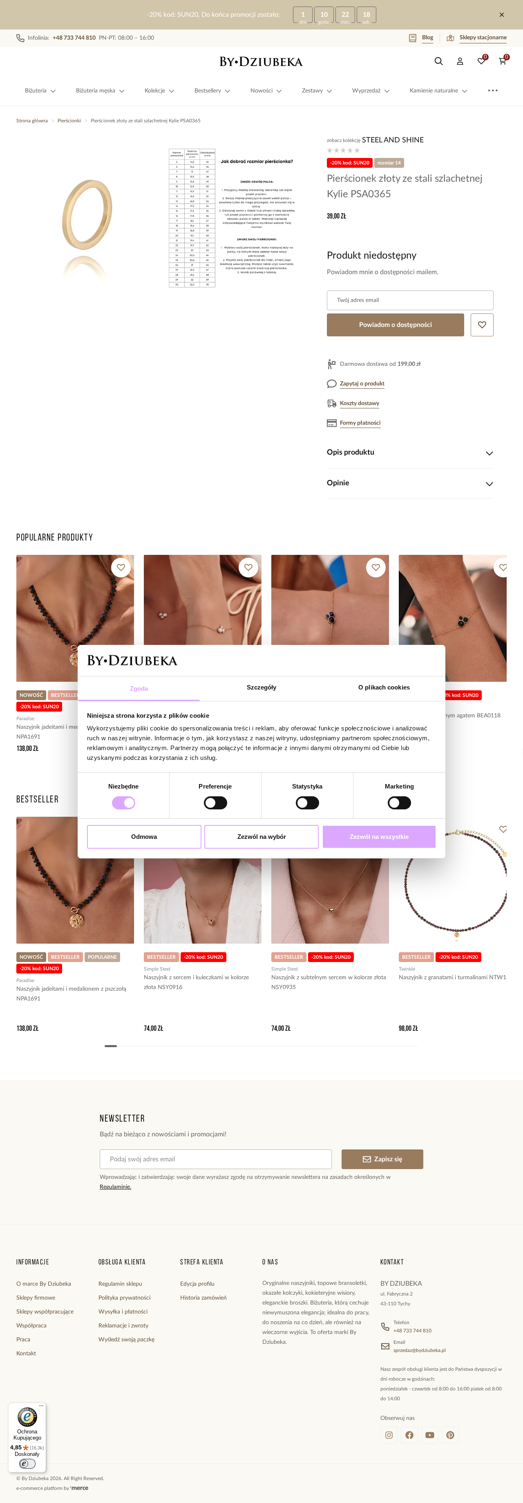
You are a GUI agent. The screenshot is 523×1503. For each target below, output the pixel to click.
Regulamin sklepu (120, 1284)
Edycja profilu (197, 1284)
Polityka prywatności (124, 1298)
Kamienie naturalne (434, 91)
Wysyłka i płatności (123, 1312)
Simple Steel (157, 969)
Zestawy (312, 91)
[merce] (79, 1488)
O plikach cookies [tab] (384, 687)
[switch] (215, 802)
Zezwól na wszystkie (379, 836)
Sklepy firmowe (35, 1298)
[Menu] (41, 1408)
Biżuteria (36, 91)
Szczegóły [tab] (262, 687)
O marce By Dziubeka (43, 1284)
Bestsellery (207, 91)
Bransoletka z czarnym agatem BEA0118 (450, 716)
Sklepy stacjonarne (483, 38)
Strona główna (32, 120)
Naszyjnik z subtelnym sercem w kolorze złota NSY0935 (328, 982)
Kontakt (26, 1354)
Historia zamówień (203, 1298)
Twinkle (407, 969)
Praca (23, 1340)
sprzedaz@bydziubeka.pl (419, 1350)
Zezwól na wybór (261, 836)
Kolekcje (155, 91)
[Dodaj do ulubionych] (121, 567)
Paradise (25, 718)
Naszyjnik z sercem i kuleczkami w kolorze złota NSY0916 (196, 982)
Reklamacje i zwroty (123, 1326)
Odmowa (144, 836)
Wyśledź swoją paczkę (126, 1340)
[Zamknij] (502, 15)
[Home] (261, 61)
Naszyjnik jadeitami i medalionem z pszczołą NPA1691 (71, 732)
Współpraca (31, 1326)
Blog (427, 38)
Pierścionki (69, 120)
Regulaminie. (115, 1187)
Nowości (261, 91)
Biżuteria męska (95, 91)
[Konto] (460, 61)
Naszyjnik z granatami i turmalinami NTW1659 (457, 977)
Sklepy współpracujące (45, 1312)
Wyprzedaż (366, 91)
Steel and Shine (393, 140)
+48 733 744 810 (412, 1330)
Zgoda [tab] (139, 688)
